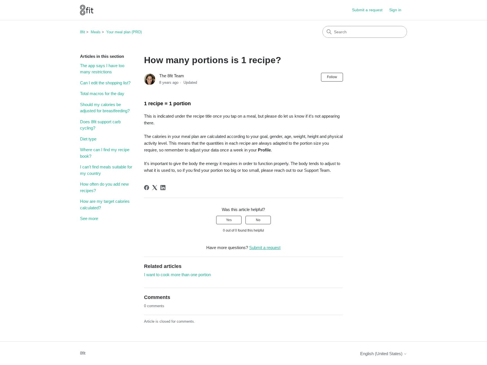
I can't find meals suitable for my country (106, 170)
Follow (332, 77)
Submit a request (367, 10)
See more (89, 218)
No (258, 220)
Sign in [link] (395, 10)
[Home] (86, 10)
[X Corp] (154, 187)
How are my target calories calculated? (105, 204)
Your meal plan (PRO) (124, 32)
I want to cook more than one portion (177, 274)
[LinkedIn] (162, 187)
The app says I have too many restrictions (102, 68)
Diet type (88, 139)
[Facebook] (146, 187)
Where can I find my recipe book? (104, 153)
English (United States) (382, 353)
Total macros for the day (102, 93)
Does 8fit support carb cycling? (100, 125)
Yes (229, 220)
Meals (96, 32)
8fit (82, 32)
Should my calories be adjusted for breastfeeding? (105, 107)
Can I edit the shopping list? (105, 82)
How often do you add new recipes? (104, 187)
